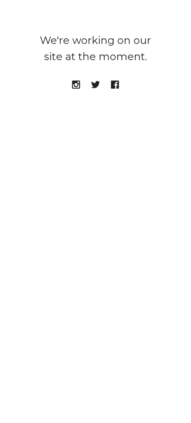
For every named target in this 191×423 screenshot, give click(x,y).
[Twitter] (95, 85)
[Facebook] (115, 85)
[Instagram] (76, 85)
